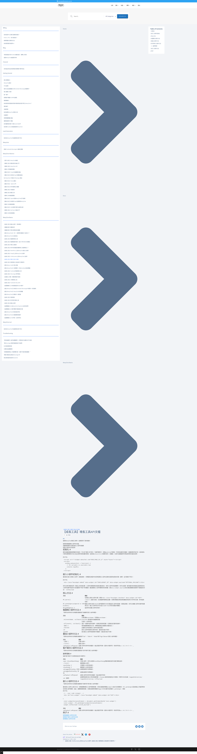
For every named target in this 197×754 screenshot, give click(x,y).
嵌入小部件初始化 (155, 33)
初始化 (153, 31)
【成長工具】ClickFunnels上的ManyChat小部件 (77, 741)
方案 (116, 5)
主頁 (112, 5)
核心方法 (153, 36)
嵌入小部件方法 (155, 48)
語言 (133, 5)
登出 (139, 5)
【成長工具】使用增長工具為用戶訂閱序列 (103, 741)
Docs (64, 196)
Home (64, 29)
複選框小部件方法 (155, 38)
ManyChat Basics (68, 362)
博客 (128, 5)
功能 (122, 5)
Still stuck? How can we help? (73, 737)
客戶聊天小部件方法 (156, 43)
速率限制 (155, 46)
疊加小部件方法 (155, 41)
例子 (152, 51)
